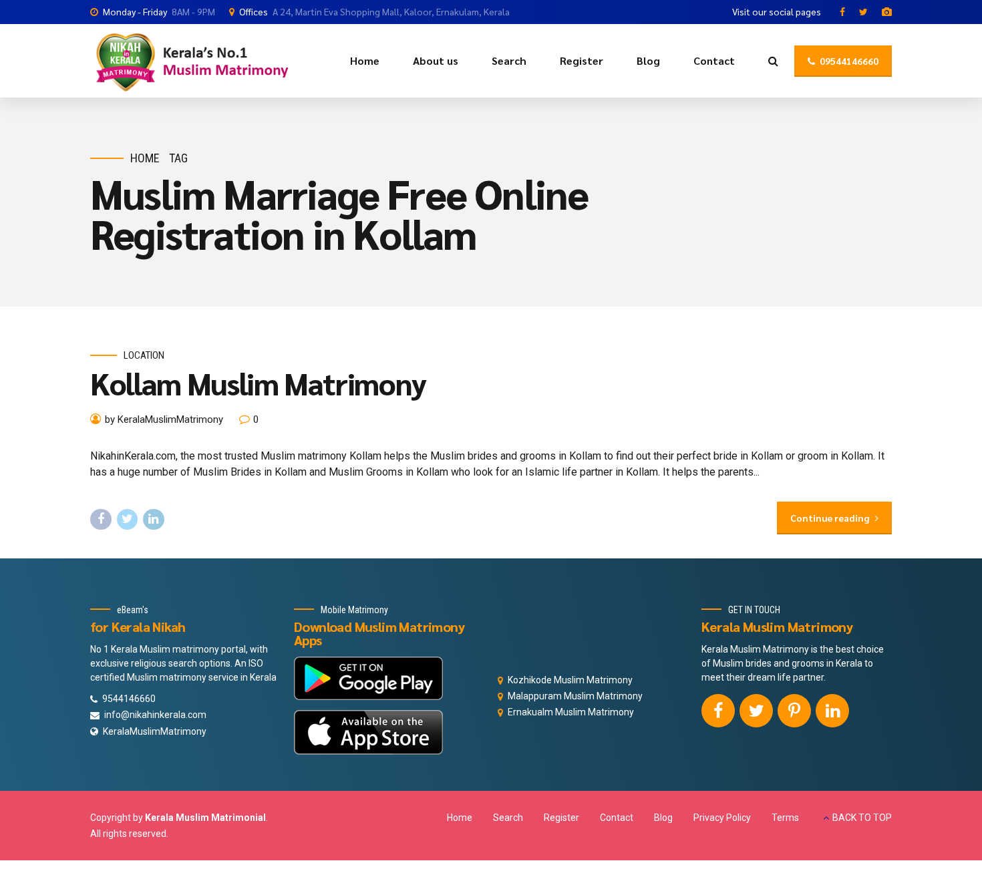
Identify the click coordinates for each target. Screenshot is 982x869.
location (144, 355)
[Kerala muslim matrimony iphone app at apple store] (368, 732)
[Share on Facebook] (101, 519)
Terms (785, 817)
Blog (648, 60)
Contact (714, 60)
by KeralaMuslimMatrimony (164, 419)
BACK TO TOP (862, 817)
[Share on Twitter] (127, 519)
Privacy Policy (722, 817)
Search (509, 60)
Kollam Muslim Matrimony (258, 382)
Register (581, 60)
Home (364, 60)
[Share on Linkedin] (153, 519)
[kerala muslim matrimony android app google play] (368, 678)
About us (435, 60)
